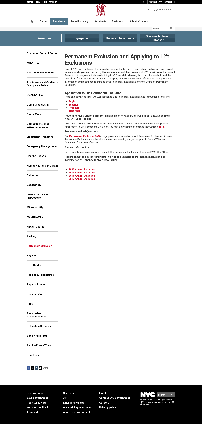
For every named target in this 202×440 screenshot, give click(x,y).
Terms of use (35, 412)
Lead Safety (34, 184)
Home (31, 21)
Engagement (82, 38)
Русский (74, 107)
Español (73, 104)
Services (68, 393)
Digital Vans (34, 114)
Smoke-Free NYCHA (39, 345)
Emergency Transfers (40, 136)
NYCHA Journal (36, 226)
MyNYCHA (33, 62)
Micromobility (35, 207)
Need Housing (79, 21)
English (73, 101)
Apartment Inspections (40, 72)
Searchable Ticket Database (158, 38)
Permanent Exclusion (39, 245)
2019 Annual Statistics (82, 172)
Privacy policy (107, 407)
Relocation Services (39, 326)
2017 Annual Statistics (82, 178)
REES (30, 303)
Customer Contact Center (42, 53)
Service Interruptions (120, 38)
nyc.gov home (35, 393)
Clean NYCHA (35, 95)
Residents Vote (36, 294)
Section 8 (100, 21)
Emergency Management (42, 146)
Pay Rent (32, 255)
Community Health (38, 104)
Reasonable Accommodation (36, 315)
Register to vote (37, 402)
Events (103, 393)
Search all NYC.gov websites (161, 2)
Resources (44, 38)
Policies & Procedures (40, 274)
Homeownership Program (42, 165)
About (43, 21)
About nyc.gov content (76, 412)
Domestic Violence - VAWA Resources (39, 125)
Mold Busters (35, 216)
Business (117, 21)
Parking (31, 236)
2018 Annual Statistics (82, 175)
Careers (104, 402)
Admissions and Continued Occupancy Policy (42, 84)
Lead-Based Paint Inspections (37, 196)
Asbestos (32, 175)
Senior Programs (37, 335)
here (161, 126)
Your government (37, 397)
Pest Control (34, 265)
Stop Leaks (33, 355)
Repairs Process (37, 284)
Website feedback (38, 407)
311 (145, 2)
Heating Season (36, 156)
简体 (77, 110)
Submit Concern (138, 21)
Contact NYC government (114, 397)
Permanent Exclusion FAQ (84, 136)
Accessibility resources (77, 407)
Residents (59, 21)
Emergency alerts (73, 402)
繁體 (71, 110)
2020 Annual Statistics (82, 169)
